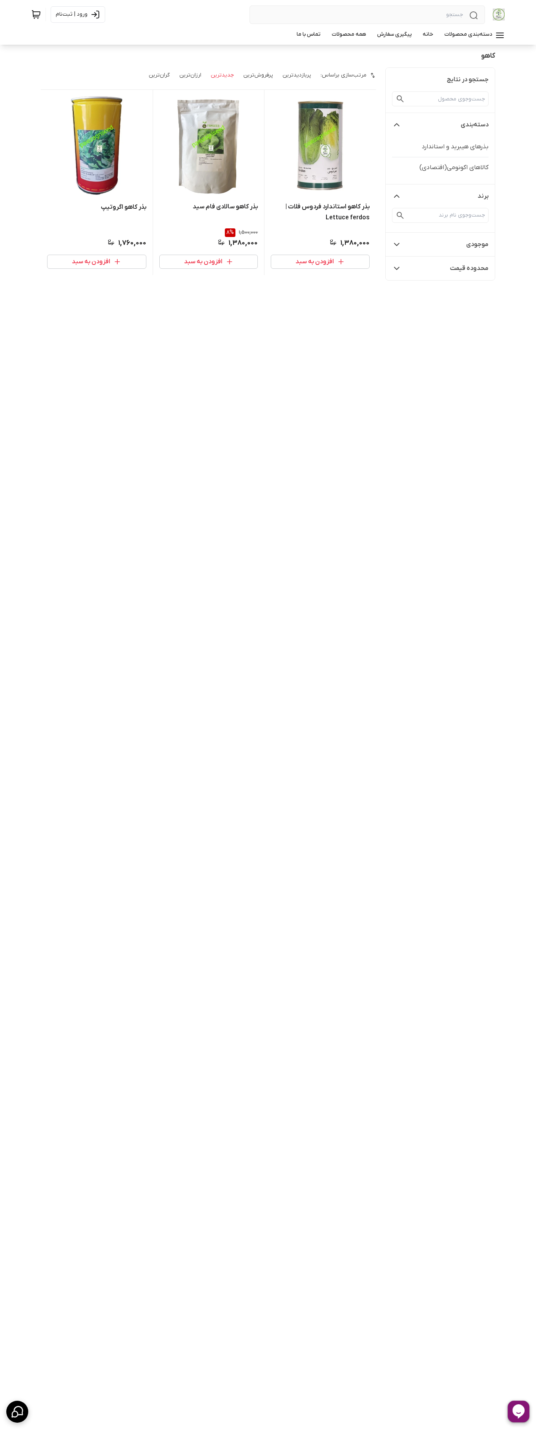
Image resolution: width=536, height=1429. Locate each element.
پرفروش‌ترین (258, 75)
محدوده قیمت (469, 268)
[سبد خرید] (36, 14)
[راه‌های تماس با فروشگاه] (17, 1412)
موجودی (477, 244)
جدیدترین (222, 75)
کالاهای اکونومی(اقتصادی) (454, 167)
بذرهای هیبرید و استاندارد (455, 147)
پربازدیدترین (297, 75)
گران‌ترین (159, 75)
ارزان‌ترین (190, 75)
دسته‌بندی (475, 125)
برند (483, 196)
